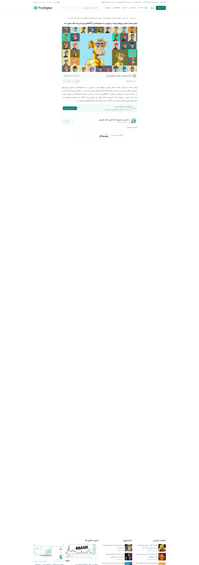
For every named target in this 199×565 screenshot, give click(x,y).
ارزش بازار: (128, 2)
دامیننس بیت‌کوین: (152, 2)
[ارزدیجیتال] (42, 8)
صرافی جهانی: (138, 2)
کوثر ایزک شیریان (131, 127)
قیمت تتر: (112, 2)
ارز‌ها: (164, 2)
